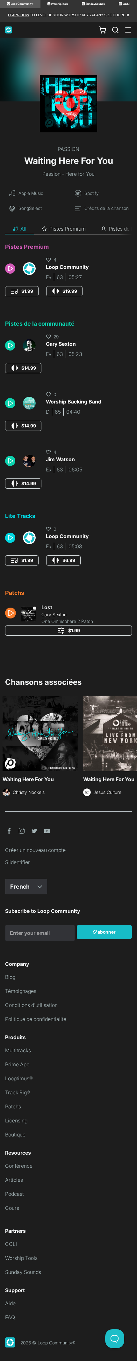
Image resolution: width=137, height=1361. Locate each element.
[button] (11, 268)
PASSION (68, 149)
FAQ (10, 1317)
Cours (12, 1208)
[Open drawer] (128, 30)
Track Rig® (17, 1092)
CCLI (11, 1244)
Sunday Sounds (23, 1272)
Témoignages (20, 991)
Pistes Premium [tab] (67, 229)
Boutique (15, 1134)
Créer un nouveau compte (35, 850)
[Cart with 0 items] (102, 30)
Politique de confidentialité (35, 1019)
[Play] (10, 268)
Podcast (14, 1194)
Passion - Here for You (68, 174)
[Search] (115, 30)
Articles (14, 1180)
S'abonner (104, 932)
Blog (10, 977)
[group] (22, 291)
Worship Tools (21, 1258)
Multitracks (18, 1050)
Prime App (17, 1064)
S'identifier (17, 862)
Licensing (16, 1120)
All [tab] (23, 229)
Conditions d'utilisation (31, 1005)
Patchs (13, 1106)
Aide (10, 1303)
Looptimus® (19, 1078)
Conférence (18, 1166)
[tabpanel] (68, 441)
